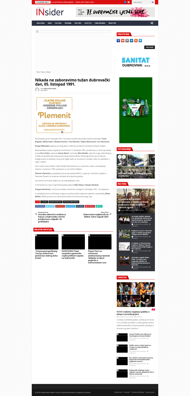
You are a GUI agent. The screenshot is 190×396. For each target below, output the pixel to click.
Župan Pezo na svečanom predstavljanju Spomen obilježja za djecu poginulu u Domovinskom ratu (99, 257)
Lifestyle (87, 23)
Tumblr (80, 206)
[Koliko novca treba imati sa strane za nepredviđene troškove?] (122, 348)
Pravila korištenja (137, 392)
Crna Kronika (100, 23)
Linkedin (71, 206)
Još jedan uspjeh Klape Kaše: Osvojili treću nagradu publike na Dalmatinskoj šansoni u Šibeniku (141, 261)
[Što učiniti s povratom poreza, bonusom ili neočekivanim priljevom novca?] (122, 361)
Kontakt (127, 392)
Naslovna (41, 23)
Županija (68, 23)
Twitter (51, 206)
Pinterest (90, 206)
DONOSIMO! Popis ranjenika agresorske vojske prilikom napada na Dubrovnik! (72, 254)
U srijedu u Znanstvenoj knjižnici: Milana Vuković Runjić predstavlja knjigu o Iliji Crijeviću (142, 246)
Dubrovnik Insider (50, 89)
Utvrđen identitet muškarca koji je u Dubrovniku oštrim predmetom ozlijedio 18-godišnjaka (52, 217)
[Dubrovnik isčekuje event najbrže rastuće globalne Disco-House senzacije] (122, 373)
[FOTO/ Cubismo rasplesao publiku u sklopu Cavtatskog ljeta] (136, 294)
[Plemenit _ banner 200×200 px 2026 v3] (54, 133)
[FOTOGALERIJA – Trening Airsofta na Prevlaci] (136, 166)
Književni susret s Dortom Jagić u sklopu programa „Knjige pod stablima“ (142, 232)
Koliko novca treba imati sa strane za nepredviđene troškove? (140, 347)
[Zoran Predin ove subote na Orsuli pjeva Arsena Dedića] (122, 337)
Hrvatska (112, 23)
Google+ (61, 206)
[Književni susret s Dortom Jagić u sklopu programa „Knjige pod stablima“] (124, 234)
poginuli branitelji (71, 202)
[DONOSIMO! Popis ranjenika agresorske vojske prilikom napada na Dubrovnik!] (73, 241)
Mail (100, 206)
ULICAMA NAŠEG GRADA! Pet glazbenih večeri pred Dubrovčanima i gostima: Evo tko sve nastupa (142, 219)
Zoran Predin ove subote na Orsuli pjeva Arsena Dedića (140, 335)
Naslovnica (118, 392)
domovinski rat (55, 202)
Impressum (150, 392)
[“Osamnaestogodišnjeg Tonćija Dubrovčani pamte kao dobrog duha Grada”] (46, 241)
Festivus (87, 392)
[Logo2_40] (136, 72)
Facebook (40, 206)
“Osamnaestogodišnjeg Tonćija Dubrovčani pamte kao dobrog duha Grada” (46, 254)
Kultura (78, 23)
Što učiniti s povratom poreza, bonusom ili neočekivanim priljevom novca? (141, 360)
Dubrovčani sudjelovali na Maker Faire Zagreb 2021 (96, 215)
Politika (58, 23)
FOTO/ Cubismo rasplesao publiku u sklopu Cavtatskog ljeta (133, 313)
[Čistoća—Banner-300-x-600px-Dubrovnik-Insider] (135, 142)
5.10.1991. (44, 202)
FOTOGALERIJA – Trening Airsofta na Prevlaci (135, 174)
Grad (50, 23)
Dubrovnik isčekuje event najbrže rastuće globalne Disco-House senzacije (141, 372)
